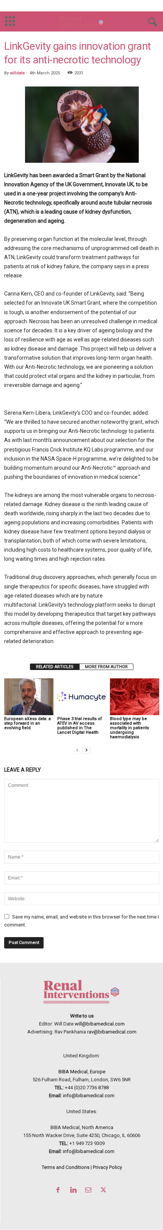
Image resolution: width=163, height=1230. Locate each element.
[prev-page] (77, 750)
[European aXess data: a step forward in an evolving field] (28, 696)
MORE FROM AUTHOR (106, 666)
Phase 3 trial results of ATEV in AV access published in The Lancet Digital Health (79, 725)
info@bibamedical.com (88, 1095)
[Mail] (89, 1191)
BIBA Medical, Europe (81, 1071)
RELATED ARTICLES (55, 666)
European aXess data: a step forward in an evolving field (27, 723)
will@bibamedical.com (100, 1024)
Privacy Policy (107, 1167)
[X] (104, 1191)
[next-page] (86, 750)
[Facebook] (59, 1191)
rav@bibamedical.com (111, 1032)
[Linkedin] (74, 1191)
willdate (17, 73)
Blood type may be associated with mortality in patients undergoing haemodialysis (129, 727)
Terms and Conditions (65, 1167)
